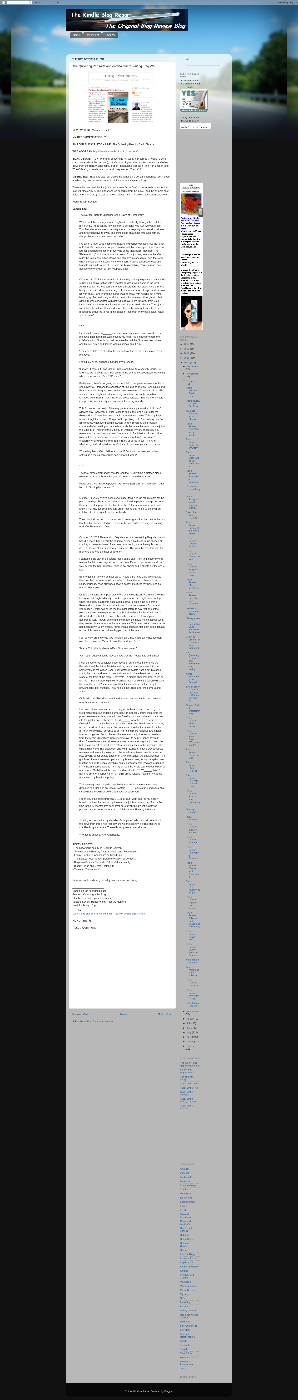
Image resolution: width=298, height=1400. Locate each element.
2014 (187, 344)
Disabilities (186, 1193)
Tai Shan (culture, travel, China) (191, 415)
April (189, 1037)
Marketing (185, 1282)
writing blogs (131, 913)
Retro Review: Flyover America (191, 542)
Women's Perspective (186, 1363)
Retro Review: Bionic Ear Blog (193, 753)
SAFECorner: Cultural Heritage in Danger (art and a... (193, 693)
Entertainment (187, 1202)
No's (182, 1298)
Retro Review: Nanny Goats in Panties (192, 950)
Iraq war (118, 913)
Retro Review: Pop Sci (191, 840)
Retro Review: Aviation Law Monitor (191, 902)
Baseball (184, 1173)
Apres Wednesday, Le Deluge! (193, 678)
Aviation (184, 1168)
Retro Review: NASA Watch (191, 935)
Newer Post (81, 1014)
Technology (186, 1345)
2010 (187, 362)
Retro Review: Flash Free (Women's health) (193, 738)
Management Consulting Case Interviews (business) (193, 625)
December (192, 366)
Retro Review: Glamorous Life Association (193, 870)
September (193, 1011)
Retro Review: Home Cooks (191, 722)
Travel (183, 1349)
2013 (187, 349)
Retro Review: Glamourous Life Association (193, 459)
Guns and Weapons (185, 1222)
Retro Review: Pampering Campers (192, 476)
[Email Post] (79, 910)
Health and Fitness (186, 1229)
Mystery (184, 1294)
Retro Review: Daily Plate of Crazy (193, 443)
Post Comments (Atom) (100, 1021)
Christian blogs (188, 1185)
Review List (92, 34)
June (190, 1028)
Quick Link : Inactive (186, 1107)
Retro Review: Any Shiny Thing (192, 994)
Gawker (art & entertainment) (193, 709)
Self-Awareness (188, 1326)
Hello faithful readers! (192, 961)
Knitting (184, 1271)
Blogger (168, 1391)
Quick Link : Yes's (189, 1083)
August (191, 1019)
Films (183, 1206)
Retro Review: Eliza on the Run (191, 828)
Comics (184, 1189)
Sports (183, 1341)
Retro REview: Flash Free (191, 392)
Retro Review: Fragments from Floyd (192, 570)
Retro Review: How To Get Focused (192, 598)
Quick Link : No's (189, 1087)
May (189, 1032)
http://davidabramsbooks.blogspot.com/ (115, 151)
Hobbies (184, 1235)
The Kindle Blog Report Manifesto (189, 1064)
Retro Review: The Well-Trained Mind (192, 781)
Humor (183, 1250)
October (191, 381)
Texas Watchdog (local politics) (192, 971)
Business (185, 1181)
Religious (185, 1321)
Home (76, 34)
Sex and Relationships (187, 1335)
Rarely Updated (188, 1310)
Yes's (142, 913)
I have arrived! (191, 818)
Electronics (186, 1197)
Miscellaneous (188, 1286)
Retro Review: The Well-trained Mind (192, 429)
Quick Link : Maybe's (186, 1093)
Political (184, 1306)
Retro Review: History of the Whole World (193, 528)
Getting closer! (191, 810)
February (192, 1046)
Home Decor (187, 1239)
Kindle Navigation (189, 1266)
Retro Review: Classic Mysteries (192, 583)
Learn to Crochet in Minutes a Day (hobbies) (193, 642)
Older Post (164, 1014)
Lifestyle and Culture (187, 1276)
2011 (187, 358)
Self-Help (185, 1330)
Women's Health (189, 1357)
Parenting (185, 1302)
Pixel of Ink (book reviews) (192, 515)
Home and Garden (185, 1244)
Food (183, 1210)
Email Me (110, 34)
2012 (187, 353)
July (189, 1023)
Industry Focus (188, 1258)
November (192, 373)
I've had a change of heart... (192, 611)
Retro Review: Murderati (192, 983)
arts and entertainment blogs (96, 913)
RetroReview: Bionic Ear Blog (193, 404)
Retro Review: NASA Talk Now (193, 555)
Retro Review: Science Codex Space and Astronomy (193, 919)
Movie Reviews (188, 1290)
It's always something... (193, 489)
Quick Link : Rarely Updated (188, 1100)
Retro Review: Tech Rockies (191, 766)
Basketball (185, 1177)
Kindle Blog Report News (187, 1071)
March (190, 1041)
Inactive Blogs (187, 1254)
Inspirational (186, 1262)
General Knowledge (186, 1215)
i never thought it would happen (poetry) (192, 502)
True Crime (186, 1353)
